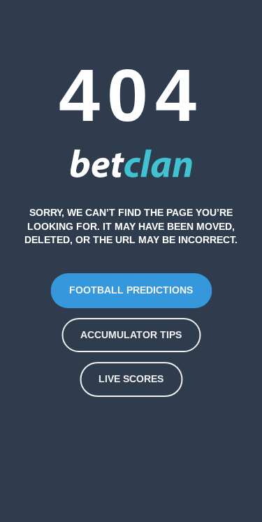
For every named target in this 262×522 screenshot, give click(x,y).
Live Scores (131, 378)
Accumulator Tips (131, 334)
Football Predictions (131, 290)
